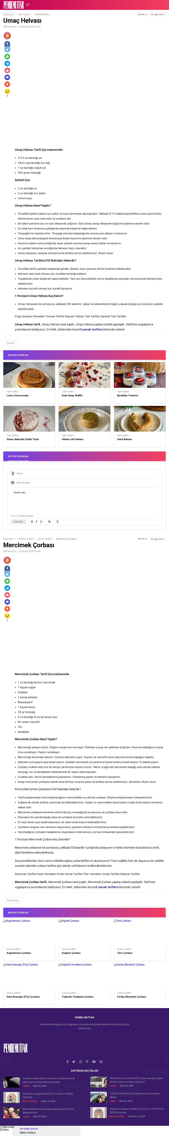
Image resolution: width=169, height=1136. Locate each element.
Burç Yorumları (30, 1101)
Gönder (18, 521)
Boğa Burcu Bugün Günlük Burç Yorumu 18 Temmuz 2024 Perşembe (137, 1111)
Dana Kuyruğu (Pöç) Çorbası (23, 996)
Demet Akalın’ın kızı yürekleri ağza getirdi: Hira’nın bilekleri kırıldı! (48, 1111)
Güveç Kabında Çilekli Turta (23, 439)
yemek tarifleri (92, 329)
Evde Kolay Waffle (72, 395)
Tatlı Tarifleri (23, 14)
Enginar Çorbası (71, 952)
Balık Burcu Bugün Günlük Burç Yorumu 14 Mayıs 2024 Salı (48, 1095)
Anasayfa (8, 14)
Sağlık (113, 1101)
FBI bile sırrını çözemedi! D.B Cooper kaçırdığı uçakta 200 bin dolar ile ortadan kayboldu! (136, 1080)
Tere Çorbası (124, 952)
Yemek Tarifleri (25, 539)
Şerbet (10, 343)
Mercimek (12, 900)
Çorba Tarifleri (44, 539)
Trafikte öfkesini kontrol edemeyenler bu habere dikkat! (135, 1095)
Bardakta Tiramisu (127, 395)
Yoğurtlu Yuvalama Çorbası (77, 996)
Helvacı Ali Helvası (72, 439)
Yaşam (26, 1086)
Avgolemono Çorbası (19, 952)
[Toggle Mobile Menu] (27, 4)
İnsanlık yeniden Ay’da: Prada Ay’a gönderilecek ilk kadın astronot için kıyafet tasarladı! (49, 1080)
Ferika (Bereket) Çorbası (131, 996)
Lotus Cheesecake (18, 395)
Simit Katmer (124, 439)
